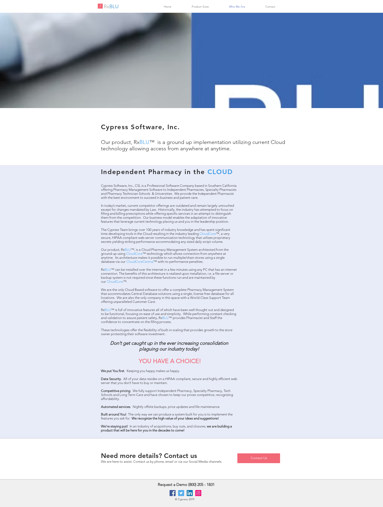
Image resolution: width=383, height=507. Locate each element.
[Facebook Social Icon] (173, 493)
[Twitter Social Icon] (181, 493)
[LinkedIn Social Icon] (190, 493)
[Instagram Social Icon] (198, 493)
